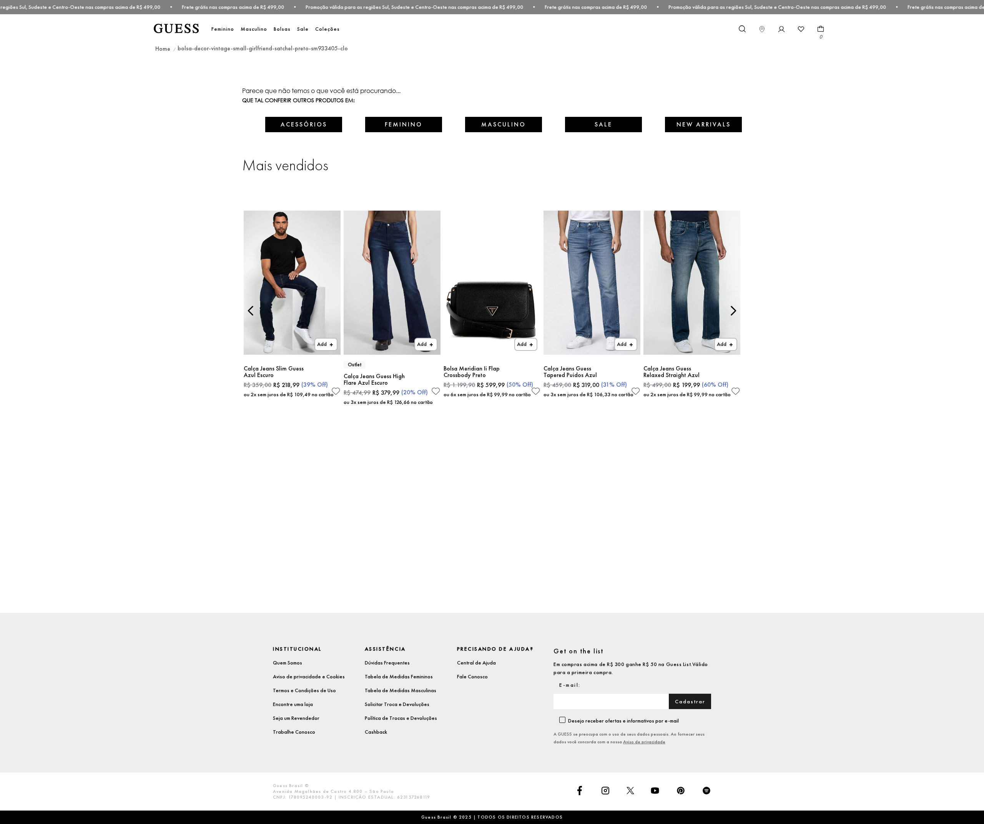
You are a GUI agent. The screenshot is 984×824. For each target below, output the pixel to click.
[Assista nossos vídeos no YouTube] (655, 791)
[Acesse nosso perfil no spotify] (706, 791)
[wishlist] (801, 29)
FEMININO (403, 124)
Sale (303, 29)
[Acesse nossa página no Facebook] (579, 791)
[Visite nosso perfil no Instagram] (605, 791)
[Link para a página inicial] (163, 49)
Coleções (327, 29)
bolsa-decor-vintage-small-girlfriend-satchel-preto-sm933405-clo (263, 48)
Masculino (254, 29)
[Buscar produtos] (742, 28)
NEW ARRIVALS (703, 124)
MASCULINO (503, 124)
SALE (603, 124)
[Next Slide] (733, 311)
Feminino (222, 29)
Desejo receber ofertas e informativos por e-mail (623, 720)
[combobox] (742, 29)
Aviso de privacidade (644, 742)
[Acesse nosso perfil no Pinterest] (680, 791)
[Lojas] (762, 29)
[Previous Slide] (251, 311)
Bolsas (282, 29)
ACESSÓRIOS (304, 124)
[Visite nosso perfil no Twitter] (630, 791)
